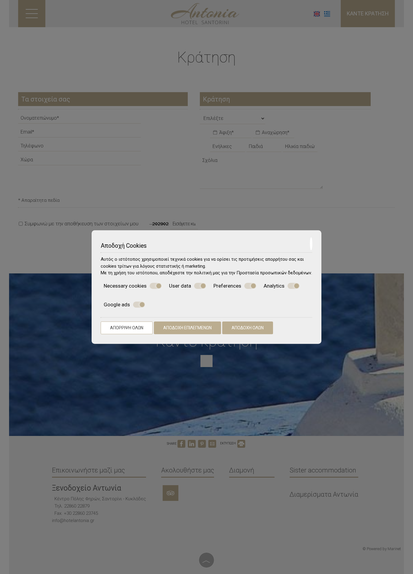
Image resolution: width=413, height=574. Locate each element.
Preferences (227, 286)
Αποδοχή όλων (248, 327)
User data (180, 286)
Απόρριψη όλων (126, 327)
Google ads (117, 305)
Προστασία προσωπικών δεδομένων (273, 273)
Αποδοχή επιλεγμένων (187, 327)
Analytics (274, 286)
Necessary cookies (125, 286)
